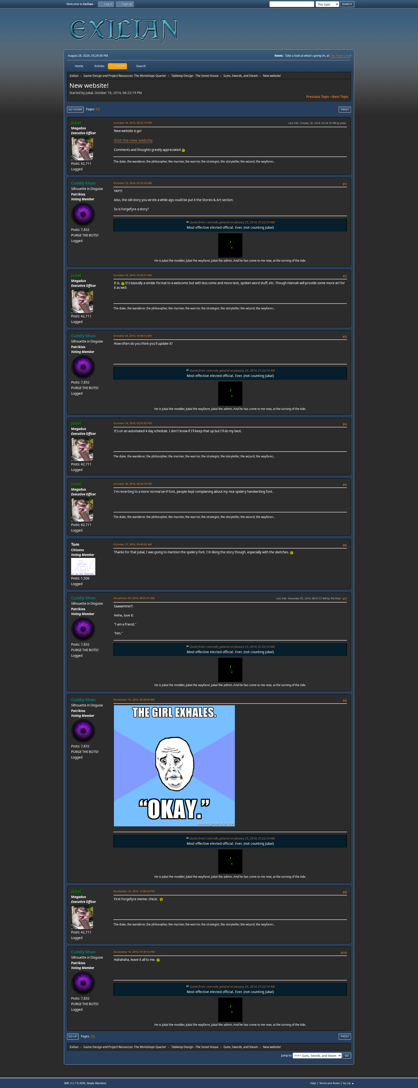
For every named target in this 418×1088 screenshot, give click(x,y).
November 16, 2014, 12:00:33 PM (134, 891)
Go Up (72, 1036)
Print (345, 109)
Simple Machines (96, 1083)
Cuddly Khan (83, 183)
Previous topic (317, 96)
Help (313, 1083)
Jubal (76, 122)
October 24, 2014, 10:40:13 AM (132, 335)
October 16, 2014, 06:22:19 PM (132, 123)
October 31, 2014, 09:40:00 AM (132, 544)
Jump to (286, 1055)
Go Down (75, 109)
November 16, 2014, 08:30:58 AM (134, 699)
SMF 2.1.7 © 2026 (74, 1083)
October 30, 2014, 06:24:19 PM (132, 483)
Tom (75, 544)
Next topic (340, 96)
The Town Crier (340, 56)
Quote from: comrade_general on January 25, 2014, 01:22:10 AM (232, 222)
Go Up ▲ (348, 1083)
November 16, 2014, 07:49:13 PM (134, 952)
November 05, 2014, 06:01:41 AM (134, 598)
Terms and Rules (329, 1083)
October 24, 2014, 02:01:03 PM (132, 423)
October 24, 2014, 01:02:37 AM (132, 275)
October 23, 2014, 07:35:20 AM (132, 183)
